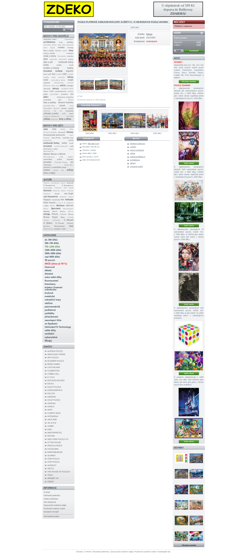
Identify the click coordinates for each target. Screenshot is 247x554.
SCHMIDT (51, 456)
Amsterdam (69, 39)
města (70, 77)
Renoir (70, 214)
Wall (71, 226)
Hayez (70, 197)
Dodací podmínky (51, 499)
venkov (64, 108)
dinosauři (69, 45)
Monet (54, 211)
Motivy (136, 139)
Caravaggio (48, 188)
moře (46, 80)
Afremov (47, 183)
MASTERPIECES (54, 433)
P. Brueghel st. (67, 185)
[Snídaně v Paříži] (196, 520)
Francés (70, 191)
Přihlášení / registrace (183, 26)
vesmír (70, 108)
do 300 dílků (51, 240)
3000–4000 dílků (53, 253)
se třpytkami (51, 323)
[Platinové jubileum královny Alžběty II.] (86, 87)
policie (59, 159)
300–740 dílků (52, 243)
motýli (70, 80)
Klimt (46, 203)
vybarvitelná (51, 337)
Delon (63, 191)
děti (63, 45)
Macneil (69, 205)
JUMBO (50, 426)
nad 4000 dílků (52, 257)
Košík (177, 33)
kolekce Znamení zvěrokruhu (53, 288)
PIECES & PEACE (54, 446)
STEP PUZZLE (53, 462)
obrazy (55, 88)
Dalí (65, 188)
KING (49, 429)
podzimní (64, 94)
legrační (69, 71)
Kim (62, 199)
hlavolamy (50, 284)
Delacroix (56, 191)
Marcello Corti (93, 144)
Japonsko (53, 59)
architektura (49, 42)
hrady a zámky (49, 53)
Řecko (70, 100)
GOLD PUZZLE (53, 400)
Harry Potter (56, 138)
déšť (59, 45)
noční (62, 85)
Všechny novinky (189, 81)
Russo (46, 217)
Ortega (47, 214)
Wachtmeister (59, 226)
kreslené (48, 71)
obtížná (48, 303)
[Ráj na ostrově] (196, 489)
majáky (46, 77)
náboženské (59, 83)
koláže (59, 65)
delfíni (54, 45)
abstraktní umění (50, 39)
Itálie (46, 59)
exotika (61, 47)
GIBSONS (51, 397)
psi (72, 94)
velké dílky (50, 330)
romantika (47, 100)
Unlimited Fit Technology (58, 327)
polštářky (49, 313)
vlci (61, 111)
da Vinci (47, 226)
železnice (54, 119)
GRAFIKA (51, 403)
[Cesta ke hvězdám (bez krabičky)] (189, 428)
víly (55, 111)
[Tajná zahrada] (181, 536)
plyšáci (70, 157)
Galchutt (47, 194)
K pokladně (194, 51)
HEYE (49, 410)
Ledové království (61, 146)
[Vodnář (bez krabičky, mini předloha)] (189, 402)
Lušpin (46, 206)
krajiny (70, 68)
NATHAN (51, 436)
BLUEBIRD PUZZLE (55, 361)
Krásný (52, 203)
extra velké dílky (53, 277)
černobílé (47, 45)
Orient (46, 91)
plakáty (70, 91)
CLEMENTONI (53, 371)
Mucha (62, 211)
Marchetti (55, 208)
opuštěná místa (67, 89)
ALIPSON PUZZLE (55, 351)
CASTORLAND (53, 367)
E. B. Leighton (67, 203)
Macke (52, 206)
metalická (50, 296)
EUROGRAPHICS (54, 390)
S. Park (70, 217)
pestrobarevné (60, 91)
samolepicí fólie (53, 320)
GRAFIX (50, 407)
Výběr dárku (189, 163)
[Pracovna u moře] (181, 505)
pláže (46, 94)
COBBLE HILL (53, 374)
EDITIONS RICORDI (56, 380)
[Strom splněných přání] (189, 146)
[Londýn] (89, 120)
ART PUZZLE (53, 358)
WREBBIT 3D (52, 478)
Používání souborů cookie (54, 509)
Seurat (46, 220)
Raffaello (63, 214)
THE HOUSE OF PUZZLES (58, 472)
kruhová (49, 293)
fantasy (70, 47)
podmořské (54, 94)
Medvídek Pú (49, 151)
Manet (46, 209)
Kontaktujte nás (164, 552)
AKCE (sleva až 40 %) (56, 263)
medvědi (61, 77)
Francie (58, 51)
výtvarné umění (136, 166)
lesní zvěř (47, 74)
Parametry (88, 139)
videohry (47, 111)
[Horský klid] (196, 473)
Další (126, 84)
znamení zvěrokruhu (51, 116)
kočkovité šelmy (66, 62)
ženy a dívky (65, 119)
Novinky (179, 447)
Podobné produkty (91, 105)
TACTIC (50, 468)
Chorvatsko (61, 56)
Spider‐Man (68, 165)
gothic (65, 51)
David (71, 188)
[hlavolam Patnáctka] (181, 458)
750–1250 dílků (52, 246)
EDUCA (50, 384)
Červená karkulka (50, 132)
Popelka (70, 159)
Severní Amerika (65, 102)
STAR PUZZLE (53, 459)
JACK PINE (52, 419)
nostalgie (69, 86)
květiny (59, 71)
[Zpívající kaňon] (189, 116)
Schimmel (56, 220)
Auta (54, 129)
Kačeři (70, 140)
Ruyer (55, 217)
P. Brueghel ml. (49, 185)
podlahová (50, 310)
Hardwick (63, 197)
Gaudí (57, 194)
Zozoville (70, 116)
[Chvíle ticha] (189, 287)
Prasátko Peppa (61, 162)
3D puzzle (50, 260)
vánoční (56, 108)
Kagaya (47, 199)
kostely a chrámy (51, 68)
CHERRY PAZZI (54, 413)
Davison (47, 190)
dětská (48, 270)
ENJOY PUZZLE (54, 387)
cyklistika (70, 42)
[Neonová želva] (196, 536)
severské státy (49, 106)
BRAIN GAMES (53, 364)
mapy (53, 77)
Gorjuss (46, 138)
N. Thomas (59, 223)
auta (61, 42)
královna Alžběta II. (138, 157)
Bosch (63, 183)
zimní (71, 113)
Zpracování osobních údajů (55, 505)
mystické (47, 83)
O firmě (47, 492)
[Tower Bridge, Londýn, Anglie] (112, 120)
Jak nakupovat (50, 502)
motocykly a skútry (58, 80)
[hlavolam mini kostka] (188, 335)
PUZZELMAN (52, 449)
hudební (70, 53)
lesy (53, 74)
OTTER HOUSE (54, 442)
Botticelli (70, 183)
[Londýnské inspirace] (135, 120)
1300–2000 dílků (53, 250)
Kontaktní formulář (51, 512)
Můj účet (179, 22)
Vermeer (70, 223)
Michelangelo (68, 209)
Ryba (63, 217)
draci (45, 47)
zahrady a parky (51, 113)
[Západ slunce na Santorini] (196, 458)
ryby (59, 100)
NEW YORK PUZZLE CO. (58, 439)
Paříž (52, 91)
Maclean (60, 205)
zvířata (47, 119)
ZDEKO (50, 482)
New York (55, 86)
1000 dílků (89, 133)
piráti (61, 157)
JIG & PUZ (51, 423)
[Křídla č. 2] (189, 190)
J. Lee (58, 203)
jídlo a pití (48, 62)
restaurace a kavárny (65, 97)
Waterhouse (48, 229)
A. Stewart (68, 220)
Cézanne (58, 188)
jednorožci (63, 59)
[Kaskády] (189, 212)
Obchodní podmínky (52, 495)
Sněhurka (47, 165)
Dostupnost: (139, 41)
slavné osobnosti (137, 150)
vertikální (49, 333)
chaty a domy (50, 56)
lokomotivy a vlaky (50, 149)
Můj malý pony (49, 157)
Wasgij (48, 340)
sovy (71, 106)
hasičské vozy (68, 138)
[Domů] (123, 9)
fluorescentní (51, 280)
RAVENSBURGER (55, 452)
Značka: (141, 34)
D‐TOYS (50, 377)
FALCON (51, 393)
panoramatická (52, 306)
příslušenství (51, 316)
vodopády (69, 111)
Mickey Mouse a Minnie (55, 154)
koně (71, 65)
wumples (57, 229)
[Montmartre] (181, 473)
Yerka (63, 229)
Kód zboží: (140, 38)
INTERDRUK (52, 416)
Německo (47, 86)
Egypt (52, 47)
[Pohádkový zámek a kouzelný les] (181, 520)
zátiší (64, 113)
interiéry (70, 56)
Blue (71, 129)
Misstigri (47, 211)
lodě (65, 74)
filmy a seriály (49, 51)
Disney (70, 132)
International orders (51, 516)
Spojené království (137, 144)
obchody (47, 89)
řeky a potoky (50, 102)
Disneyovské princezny (54, 135)
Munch (70, 211)
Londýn (70, 74)
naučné (70, 83)
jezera (71, 59)
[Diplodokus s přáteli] (189, 360)
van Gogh (68, 193)
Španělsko (48, 108)
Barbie (63, 129)
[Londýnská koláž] (157, 120)
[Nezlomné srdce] (189, 257)
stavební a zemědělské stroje (55, 167)
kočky (46, 65)
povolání (47, 162)
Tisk (80, 96)
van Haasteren (51, 196)
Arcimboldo (55, 183)
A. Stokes (48, 223)
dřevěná (49, 274)
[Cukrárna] (196, 505)
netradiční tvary (53, 299)
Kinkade (69, 199)
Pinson (55, 214)
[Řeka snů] (181, 489)
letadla (59, 74)
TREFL (50, 475)
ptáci (46, 97)
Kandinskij (56, 200)
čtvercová (50, 267)
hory (71, 50)
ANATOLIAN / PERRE (56, 354)
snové (62, 105)
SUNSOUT (51, 465)
